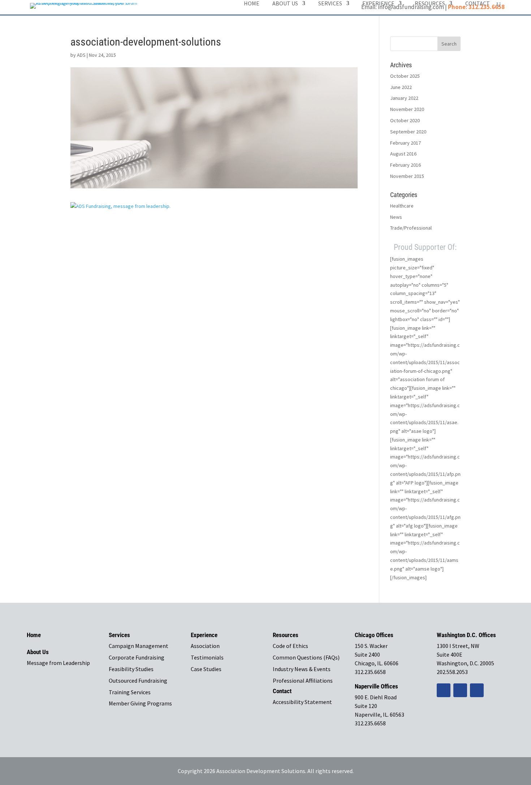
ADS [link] (81, 55)
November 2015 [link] (407, 176)
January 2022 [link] (404, 98)
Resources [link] (430, 4)
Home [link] (251, 4)
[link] (120, 206)
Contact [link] (477, 4)
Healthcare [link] (402, 205)
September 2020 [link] (408, 131)
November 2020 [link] (407, 109)
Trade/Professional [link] (411, 228)
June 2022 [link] (401, 87)
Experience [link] (378, 4)
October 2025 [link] (405, 76)
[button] (449, 44)
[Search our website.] (498, 5)
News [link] (396, 217)
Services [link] (330, 4)
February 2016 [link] (405, 165)
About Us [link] (285, 4)
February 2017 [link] (405, 143)
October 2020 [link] (405, 120)
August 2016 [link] (403, 153)
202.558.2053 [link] (452, 671)
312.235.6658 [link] (370, 671)
